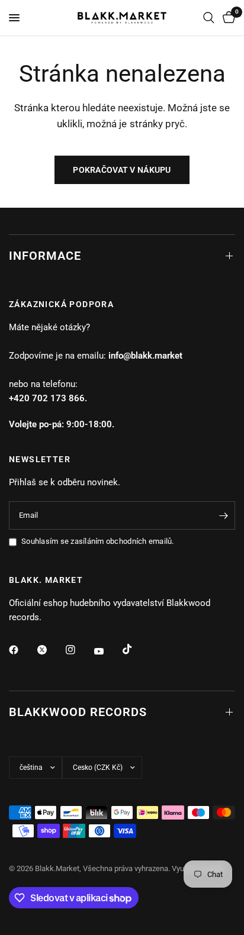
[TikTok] (136, 649)
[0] (227, 18)
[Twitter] (50, 650)
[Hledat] (209, 18)
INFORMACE (45, 256)
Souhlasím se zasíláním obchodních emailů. (97, 541)
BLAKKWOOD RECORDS (78, 712)
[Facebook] (22, 650)
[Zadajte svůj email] (223, 515)
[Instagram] (79, 650)
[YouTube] (107, 651)
